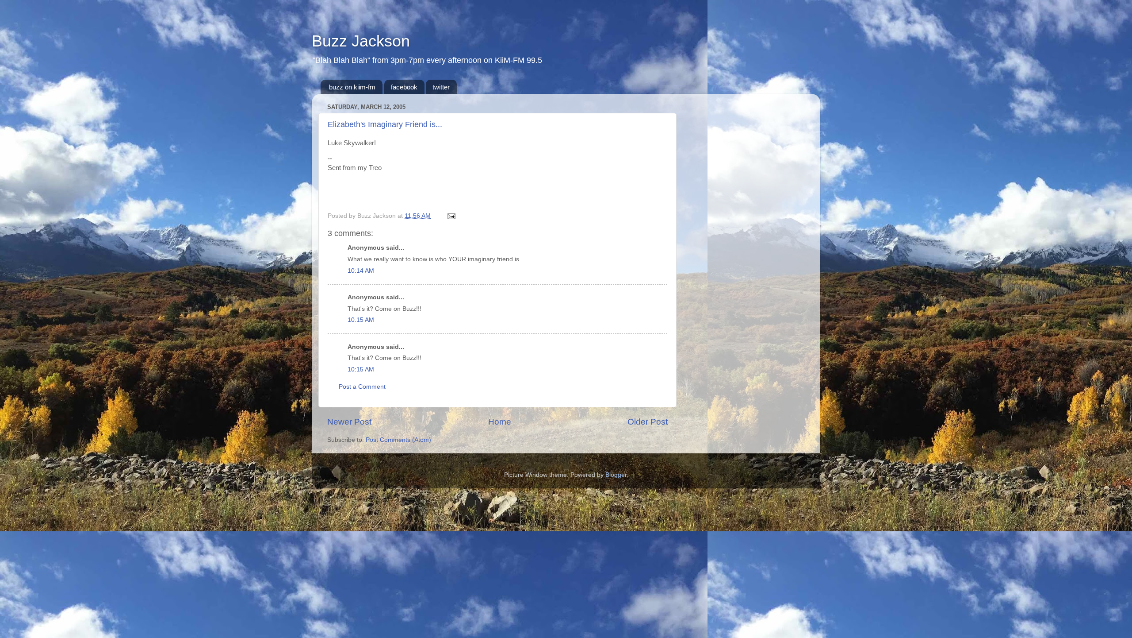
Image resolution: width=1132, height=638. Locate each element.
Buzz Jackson (361, 41)
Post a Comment (362, 386)
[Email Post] (449, 216)
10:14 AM (361, 270)
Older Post (647, 421)
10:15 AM (361, 320)
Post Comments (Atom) (398, 440)
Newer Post (349, 421)
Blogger (616, 475)
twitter (441, 87)
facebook (404, 87)
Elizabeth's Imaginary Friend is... (385, 124)
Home (499, 421)
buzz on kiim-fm (352, 87)
